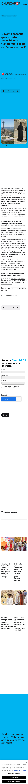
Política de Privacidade (20, 770)
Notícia (14, 15)
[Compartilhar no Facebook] (3, 91)
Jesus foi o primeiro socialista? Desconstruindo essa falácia (13, 288)
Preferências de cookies (14, 773)
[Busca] (23, 3)
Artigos (3, 15)
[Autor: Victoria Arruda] (4, 549)
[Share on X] (13, 91)
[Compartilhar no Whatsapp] (8, 91)
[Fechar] (26, 762)
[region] (14, 772)
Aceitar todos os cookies (14, 781)
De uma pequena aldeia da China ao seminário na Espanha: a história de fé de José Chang (7, 622)
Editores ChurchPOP (9, 73)
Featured (9, 15)
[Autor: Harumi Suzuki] (4, 602)
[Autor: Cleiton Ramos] (17, 549)
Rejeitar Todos (14, 777)
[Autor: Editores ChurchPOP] (2, 74)
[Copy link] (17, 91)
